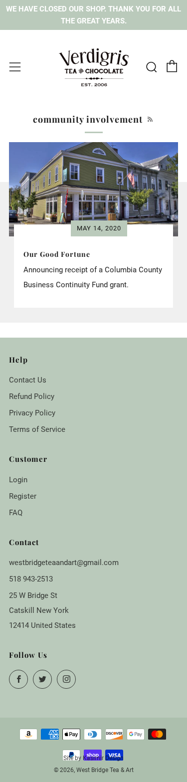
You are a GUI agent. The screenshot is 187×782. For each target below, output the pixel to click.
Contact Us (27, 380)
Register (22, 496)
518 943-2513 (31, 579)
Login (18, 479)
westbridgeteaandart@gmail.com (64, 562)
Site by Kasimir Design (93, 758)
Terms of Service (37, 429)
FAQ (15, 512)
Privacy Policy (32, 412)
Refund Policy (31, 396)
